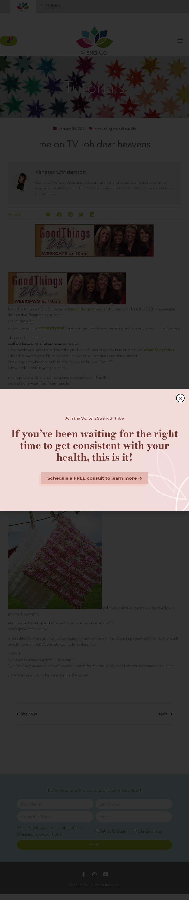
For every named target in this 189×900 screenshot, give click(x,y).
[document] (94, 450)
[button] (180, 398)
